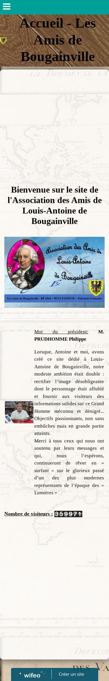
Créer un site (71, 674)
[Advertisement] (54, 127)
